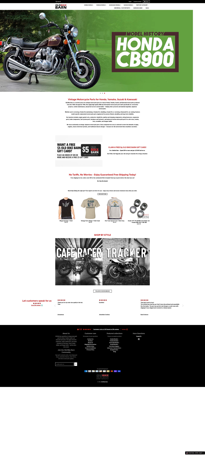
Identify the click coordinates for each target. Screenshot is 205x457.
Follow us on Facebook (102, 291)
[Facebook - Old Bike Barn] (139, 339)
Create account (137, 1)
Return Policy (90, 346)
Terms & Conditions (90, 348)
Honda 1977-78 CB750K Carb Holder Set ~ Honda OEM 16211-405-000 (139, 221)
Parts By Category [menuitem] (142, 5)
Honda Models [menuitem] (88, 5)
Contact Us (90, 339)
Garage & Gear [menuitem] (137, 8)
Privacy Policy (90, 349)
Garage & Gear (114, 349)
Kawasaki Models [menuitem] (114, 5)
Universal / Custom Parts (114, 348)
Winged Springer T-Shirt (66, 221)
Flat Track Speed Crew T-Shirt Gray (114, 221)
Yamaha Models (114, 341)
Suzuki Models (114, 344)
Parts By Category (114, 346)
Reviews (90, 341)
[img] (36, 303)
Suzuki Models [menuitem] (128, 5)
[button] (55, 305)
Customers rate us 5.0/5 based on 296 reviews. (106, 329)
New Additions (102, 194)
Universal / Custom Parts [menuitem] (122, 8)
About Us (90, 342)
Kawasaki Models (114, 342)
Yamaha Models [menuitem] (101, 5)
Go (75, 364)
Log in (130, 1)
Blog (114, 351)
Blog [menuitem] (147, 8)
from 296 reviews (36, 305)
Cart (147, 1)
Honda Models (114, 339)
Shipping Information (90, 344)
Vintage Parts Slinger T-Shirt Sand (90, 221)
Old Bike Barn (104, 381)
